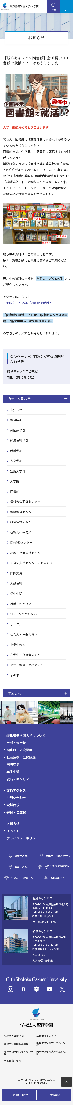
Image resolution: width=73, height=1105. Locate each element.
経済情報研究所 (20, 522)
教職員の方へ (58, 877)
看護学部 (16, 451)
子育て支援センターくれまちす (31, 563)
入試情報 (16, 583)
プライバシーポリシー (22, 838)
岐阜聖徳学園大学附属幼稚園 (51, 1052)
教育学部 (16, 420)
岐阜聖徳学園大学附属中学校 (51, 1044)
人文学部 (16, 461)
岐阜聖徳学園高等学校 (16, 1044)
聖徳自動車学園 (12, 1060)
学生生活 (16, 593)
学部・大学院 (16, 742)
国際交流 (16, 573)
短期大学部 (17, 471)
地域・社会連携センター (27, 553)
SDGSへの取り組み (23, 614)
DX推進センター (21, 542)
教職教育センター (22, 512)
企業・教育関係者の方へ (27, 665)
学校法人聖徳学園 (14, 1036)
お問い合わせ (16, 797)
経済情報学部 (19, 440)
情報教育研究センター (25, 501)
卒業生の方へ (19, 644)
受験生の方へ (22, 856)
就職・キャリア (20, 604)
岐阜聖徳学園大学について (25, 735)
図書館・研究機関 (19, 749)
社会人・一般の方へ (24, 634)
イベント (12, 830)
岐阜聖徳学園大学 (46, 1036)
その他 (14, 675)
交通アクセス (16, 790)
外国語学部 (17, 430)
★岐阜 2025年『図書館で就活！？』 (33, 303)
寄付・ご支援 (16, 812)
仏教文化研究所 (20, 532)
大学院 (14, 481)
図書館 (14, 491)
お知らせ (16, 410)
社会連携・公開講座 (21, 757)
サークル (16, 624)
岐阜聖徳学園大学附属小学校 (18, 1052)
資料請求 (12, 804)
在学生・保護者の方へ (25, 655)
